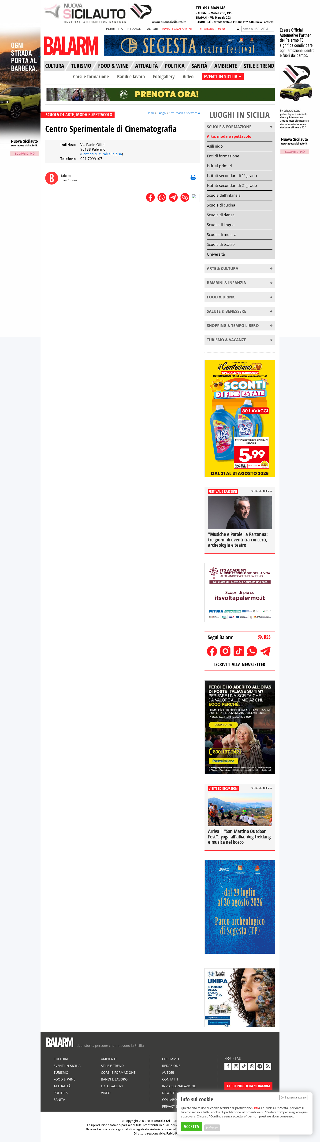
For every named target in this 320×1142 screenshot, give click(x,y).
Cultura (61, 1059)
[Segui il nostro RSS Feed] (267, 1066)
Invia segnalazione (179, 1086)
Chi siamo (170, 1059)
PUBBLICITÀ (114, 29)
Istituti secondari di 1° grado (232, 175)
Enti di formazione (223, 156)
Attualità (62, 1086)
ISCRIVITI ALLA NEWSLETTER (239, 664)
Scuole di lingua (220, 224)
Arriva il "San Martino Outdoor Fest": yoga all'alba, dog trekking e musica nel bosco (239, 836)
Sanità (59, 1099)
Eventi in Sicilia (67, 1065)
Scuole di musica (221, 234)
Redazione (171, 1065)
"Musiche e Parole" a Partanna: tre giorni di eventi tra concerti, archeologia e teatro (238, 539)
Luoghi (162, 113)
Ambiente (109, 1059)
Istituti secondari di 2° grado (232, 185)
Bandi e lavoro (131, 76)
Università (216, 254)
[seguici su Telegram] (259, 1066)
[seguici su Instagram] (235, 1066)
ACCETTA (191, 1126)
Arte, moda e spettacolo (184, 113)
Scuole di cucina (221, 205)
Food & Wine (64, 1079)
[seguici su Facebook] (227, 1066)
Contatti (170, 1079)
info (256, 1108)
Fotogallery (164, 76)
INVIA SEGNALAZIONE (177, 29)
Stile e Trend (112, 1065)
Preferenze (212, 1127)
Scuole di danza (220, 215)
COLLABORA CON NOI (212, 29)
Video (188, 76)
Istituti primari (219, 165)
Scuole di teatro (221, 244)
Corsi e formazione (91, 76)
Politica (61, 1093)
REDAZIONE (135, 29)
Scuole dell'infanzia (224, 195)
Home (151, 113)
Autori (168, 1072)
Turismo (61, 1072)
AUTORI (152, 29)
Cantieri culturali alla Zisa (101, 154)
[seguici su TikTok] (243, 1066)
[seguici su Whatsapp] (251, 1066)
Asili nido (215, 146)
